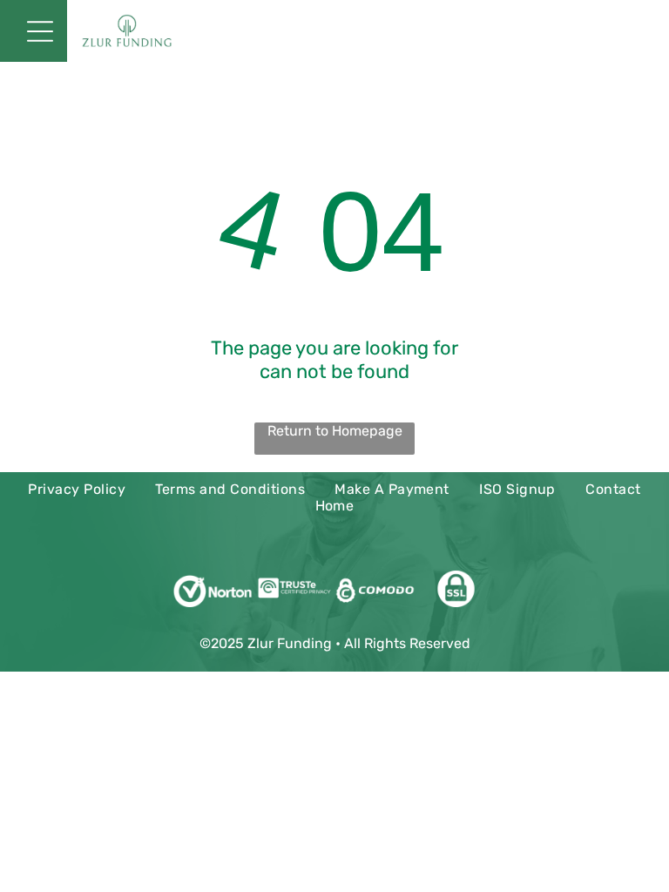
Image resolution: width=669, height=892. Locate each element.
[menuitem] (77, 489)
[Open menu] (40, 31)
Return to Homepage (334, 430)
